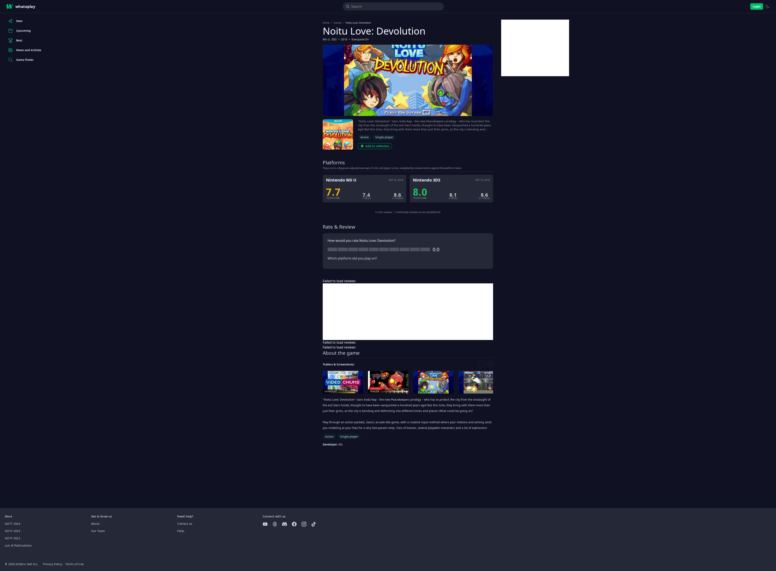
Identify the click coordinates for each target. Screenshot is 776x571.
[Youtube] (265, 524)
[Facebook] (294, 524)
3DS (334, 39)
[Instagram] (304, 524)
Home (326, 22)
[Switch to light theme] (767, 6)
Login (757, 6)
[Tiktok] (313, 524)
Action (364, 137)
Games (338, 22)
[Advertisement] (408, 311)
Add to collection (377, 146)
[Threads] (274, 524)
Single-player (384, 137)
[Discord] (284, 524)
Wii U (326, 39)
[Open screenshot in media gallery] (433, 382)
